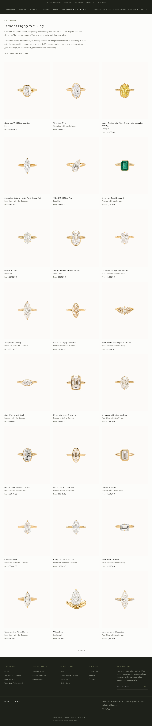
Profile (7, 671)
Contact (107, 9)
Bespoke (33, 9)
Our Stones (93, 671)
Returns (73, 717)
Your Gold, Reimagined (13, 683)
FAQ (62, 671)
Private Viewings (39, 675)
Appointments (119, 9)
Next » (81, 650)
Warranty (64, 679)
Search (97, 9)
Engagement (9, 9)
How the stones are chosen (16, 53)
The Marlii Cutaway (49, 9)
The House (66, 9)
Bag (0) (144, 9)
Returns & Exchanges (69, 675)
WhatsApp (106, 709)
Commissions (38, 679)
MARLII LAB (76, 9)
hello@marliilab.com (110, 705)
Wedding (22, 9)
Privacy (66, 717)
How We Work (9, 679)
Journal (92, 675)
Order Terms (65, 683)
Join (145, 686)
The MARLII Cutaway (12, 675)
